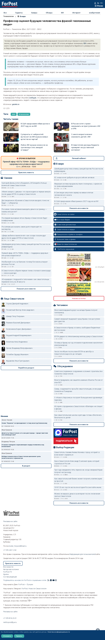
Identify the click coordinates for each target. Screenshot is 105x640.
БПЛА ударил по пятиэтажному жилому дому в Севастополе (78, 336)
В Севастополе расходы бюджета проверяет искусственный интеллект (85, 147)
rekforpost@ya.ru (10, 622)
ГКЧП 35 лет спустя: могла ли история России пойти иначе (77, 487)
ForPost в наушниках (66, 249)
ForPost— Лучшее (25, 584)
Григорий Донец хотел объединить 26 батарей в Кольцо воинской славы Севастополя (24, 184)
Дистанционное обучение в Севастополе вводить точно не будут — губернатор (25, 201)
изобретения (94, 13)
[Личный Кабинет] (95, 3)
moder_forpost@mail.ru (17, 546)
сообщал (32, 98)
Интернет (76, 13)
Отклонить (7, 636)
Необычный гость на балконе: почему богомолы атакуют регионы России (25, 263)
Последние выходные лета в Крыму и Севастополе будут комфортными (24, 219)
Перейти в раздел (26, 368)
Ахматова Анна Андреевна (16, 342)
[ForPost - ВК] (51, 580)
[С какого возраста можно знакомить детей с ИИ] (61, 137)
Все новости (8, 567)
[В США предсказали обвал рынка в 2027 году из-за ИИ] (11, 126)
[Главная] (9, 3)
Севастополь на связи (65, 214)
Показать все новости (26, 289)
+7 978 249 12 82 (10, 550)
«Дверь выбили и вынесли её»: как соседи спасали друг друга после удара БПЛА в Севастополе (24, 236)
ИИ (62, 13)
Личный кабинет (79, 158)
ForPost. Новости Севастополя (34, 588)
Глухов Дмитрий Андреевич (17, 303)
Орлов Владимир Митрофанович (19, 348)
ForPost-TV (7, 572)
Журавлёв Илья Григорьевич (17, 361)
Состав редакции (10, 577)
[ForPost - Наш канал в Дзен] (57, 580)
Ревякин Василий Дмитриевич (18, 323)
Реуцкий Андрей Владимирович (18, 335)
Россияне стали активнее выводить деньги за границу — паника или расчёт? (24, 210)
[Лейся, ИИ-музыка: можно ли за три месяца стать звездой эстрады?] (11, 148)
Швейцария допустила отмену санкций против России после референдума (26, 245)
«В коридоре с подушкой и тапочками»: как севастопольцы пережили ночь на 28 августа (25, 280)
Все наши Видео (63, 220)
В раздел (26, 466)
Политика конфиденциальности (58, 632)
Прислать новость (26, 172)
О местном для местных (66, 224)
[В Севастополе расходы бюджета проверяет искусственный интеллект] (61, 148)
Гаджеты (19, 13)
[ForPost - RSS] (48, 580)
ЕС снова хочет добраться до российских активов (74, 177)
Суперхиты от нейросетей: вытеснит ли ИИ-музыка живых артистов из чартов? (34, 136)
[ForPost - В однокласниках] (56, 580)
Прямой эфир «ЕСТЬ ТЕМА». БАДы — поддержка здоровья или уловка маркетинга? (25, 254)
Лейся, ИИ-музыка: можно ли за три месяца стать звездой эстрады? (34, 147)
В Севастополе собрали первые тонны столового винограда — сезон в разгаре (26, 271)
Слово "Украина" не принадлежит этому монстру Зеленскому (24, 423)
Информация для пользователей (82, 554)
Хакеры (34, 13)
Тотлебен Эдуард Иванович (17, 354)
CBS (84, 43)
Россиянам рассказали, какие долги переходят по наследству (22, 228)
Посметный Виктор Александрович (20, 310)
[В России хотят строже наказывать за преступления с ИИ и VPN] (61, 126)
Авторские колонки (11, 569)
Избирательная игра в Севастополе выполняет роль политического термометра (21, 457)
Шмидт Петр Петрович (15, 316)
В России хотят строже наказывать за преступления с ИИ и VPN (85, 126)
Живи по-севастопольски (67, 244)
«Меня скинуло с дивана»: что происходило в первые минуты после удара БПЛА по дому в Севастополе (26, 193)
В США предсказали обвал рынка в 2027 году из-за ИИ (76, 201)
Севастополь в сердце (66, 229)
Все (5, 13)
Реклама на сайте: (10, 611)
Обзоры (49, 13)
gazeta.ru (15, 104)
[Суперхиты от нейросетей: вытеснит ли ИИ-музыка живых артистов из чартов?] (11, 137)
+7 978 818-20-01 (10, 618)
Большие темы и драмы (66, 239)
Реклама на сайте (10, 521)
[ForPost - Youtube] (53, 580)
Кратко (6, 574)
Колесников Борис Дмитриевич (18, 329)
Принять (19, 636)
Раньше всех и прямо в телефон (70, 234)
